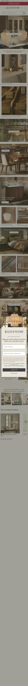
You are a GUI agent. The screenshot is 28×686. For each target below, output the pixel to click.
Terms (14, 361)
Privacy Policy (7, 365)
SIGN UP (14, 370)
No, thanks (14, 373)
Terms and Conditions (18, 365)
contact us (11, 361)
